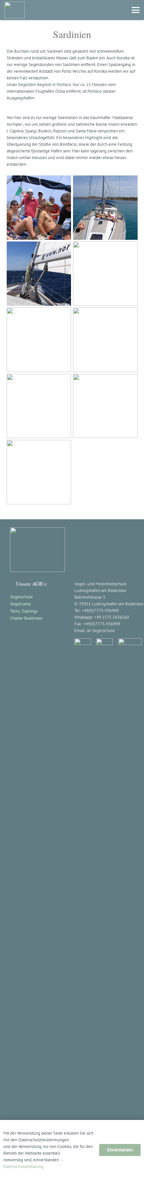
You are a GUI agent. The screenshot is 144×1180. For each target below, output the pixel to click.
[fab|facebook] (82, 888)
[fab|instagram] (104, 888)
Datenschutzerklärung (23, 1166)
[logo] (14, 10)
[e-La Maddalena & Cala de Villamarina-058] (39, 472)
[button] (135, 10)
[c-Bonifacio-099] (39, 340)
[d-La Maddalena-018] (105, 340)
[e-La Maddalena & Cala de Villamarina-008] (39, 406)
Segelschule (21, 597)
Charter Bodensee (26, 618)
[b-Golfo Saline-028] (39, 207)
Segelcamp (20, 604)
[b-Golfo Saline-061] (39, 273)
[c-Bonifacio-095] (105, 273)
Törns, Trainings (24, 611)
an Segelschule (101, 630)
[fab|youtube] (130, 644)
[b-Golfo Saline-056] (105, 207)
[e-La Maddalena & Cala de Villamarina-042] (105, 406)
